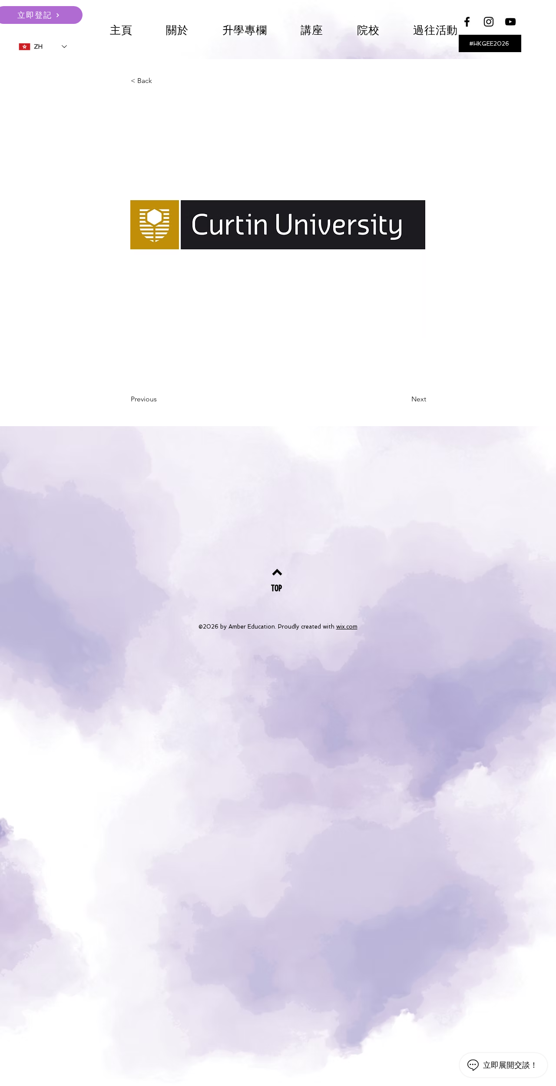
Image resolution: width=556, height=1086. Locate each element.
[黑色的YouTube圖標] (510, 21)
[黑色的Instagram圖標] (488, 21)
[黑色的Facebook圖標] (466, 21)
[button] (312, 30)
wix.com (346, 626)
